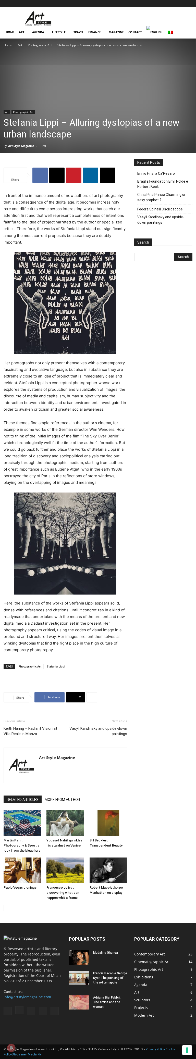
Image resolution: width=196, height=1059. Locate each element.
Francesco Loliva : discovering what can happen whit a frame (62, 893)
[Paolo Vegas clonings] (22, 870)
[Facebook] (155, 3)
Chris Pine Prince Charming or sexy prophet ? (161, 197)
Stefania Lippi (56, 666)
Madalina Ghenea (105, 952)
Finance (94, 32)
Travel (79, 32)
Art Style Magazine (21, 146)
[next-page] (15, 908)
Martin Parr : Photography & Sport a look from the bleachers (22, 845)
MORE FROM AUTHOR (62, 800)
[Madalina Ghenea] (79, 957)
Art (21, 32)
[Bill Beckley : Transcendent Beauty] (108, 823)
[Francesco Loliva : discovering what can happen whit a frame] (65, 870)
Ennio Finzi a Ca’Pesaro (156, 173)
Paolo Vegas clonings (20, 887)
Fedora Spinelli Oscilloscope (160, 209)
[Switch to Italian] (171, 32)
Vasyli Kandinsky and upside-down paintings (98, 731)
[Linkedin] (90, 175)
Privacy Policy (155, 1049)
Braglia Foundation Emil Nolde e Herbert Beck (162, 184)
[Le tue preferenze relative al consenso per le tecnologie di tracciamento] (187, 1050)
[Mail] (172, 3)
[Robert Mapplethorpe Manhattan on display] (108, 870)
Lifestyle (59, 32)
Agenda (38, 32)
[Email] (107, 175)
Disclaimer (19, 1054)
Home (10, 32)
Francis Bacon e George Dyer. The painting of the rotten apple (110, 978)
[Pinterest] (180, 3)
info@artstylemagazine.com (27, 996)
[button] (147, 3)
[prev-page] (7, 908)
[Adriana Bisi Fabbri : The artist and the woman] (79, 1002)
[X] (57, 175)
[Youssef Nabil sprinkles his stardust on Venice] (65, 823)
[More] (92, 697)
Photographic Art (40, 45)
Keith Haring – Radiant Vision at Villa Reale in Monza (30, 731)
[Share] (188, 3)
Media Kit (34, 1054)
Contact (135, 32)
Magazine (116, 32)
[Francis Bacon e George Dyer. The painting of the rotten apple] (79, 978)
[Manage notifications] (11, 1048)
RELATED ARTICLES (23, 800)
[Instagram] (163, 3)
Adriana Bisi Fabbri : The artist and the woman (107, 1002)
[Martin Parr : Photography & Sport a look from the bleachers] (22, 823)
